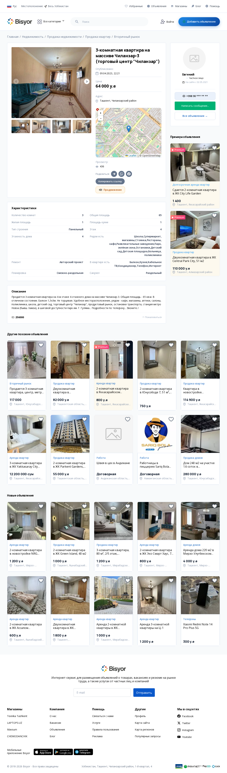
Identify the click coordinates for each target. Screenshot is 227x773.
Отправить (144, 693)
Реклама (97, 736)
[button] (87, 81)
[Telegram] (114, 174)
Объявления (57, 729)
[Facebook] (129, 174)
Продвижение (113, 189)
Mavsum (12, 729)
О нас (53, 716)
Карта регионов (144, 729)
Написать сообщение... (195, 105)
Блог (52, 736)
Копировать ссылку (110, 181)
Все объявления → (195, 116)
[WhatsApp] (121, 174)
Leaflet (132, 155)
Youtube (187, 737)
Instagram (188, 730)
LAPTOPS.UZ (14, 722)
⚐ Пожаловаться (152, 317)
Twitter (186, 723)
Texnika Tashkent (17, 716)
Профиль (140, 716)
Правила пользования (105, 729)
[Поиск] (77, 21)
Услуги (96, 722)
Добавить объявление (201, 21)
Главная (12, 37)
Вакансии (55, 722)
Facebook (187, 716)
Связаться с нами (103, 716)
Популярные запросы (147, 736)
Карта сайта (142, 722)
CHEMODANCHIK (17, 736)
